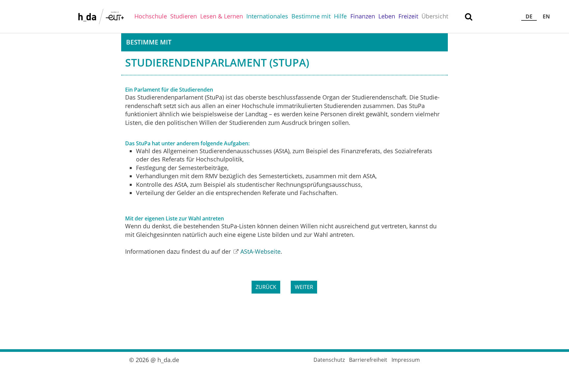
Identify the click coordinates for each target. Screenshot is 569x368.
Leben (386, 16)
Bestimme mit (311, 16)
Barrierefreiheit (368, 359)
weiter (304, 287)
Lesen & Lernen (221, 16)
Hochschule (150, 16)
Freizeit (408, 16)
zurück (266, 287)
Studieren (183, 16)
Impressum (406, 359)
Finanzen (362, 16)
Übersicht (434, 16)
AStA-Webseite (260, 251)
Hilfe (340, 16)
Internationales (267, 16)
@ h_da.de (164, 360)
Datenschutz (329, 359)
